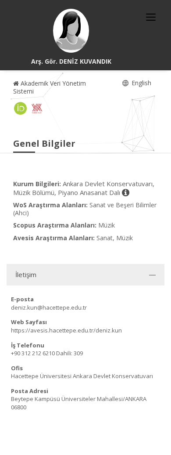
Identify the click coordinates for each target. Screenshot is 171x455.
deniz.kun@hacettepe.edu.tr (49, 307)
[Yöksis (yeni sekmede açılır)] (36, 108)
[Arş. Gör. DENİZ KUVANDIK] (71, 31)
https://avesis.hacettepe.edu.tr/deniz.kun (66, 330)
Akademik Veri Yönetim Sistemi (49, 87)
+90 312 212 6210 (33, 353)
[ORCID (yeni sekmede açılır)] (20, 108)
